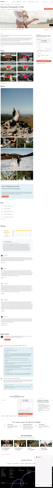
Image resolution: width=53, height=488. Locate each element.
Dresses (11, 471)
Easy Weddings (2, 4)
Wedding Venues (9, 463)
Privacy (24, 483)
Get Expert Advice (7, 339)
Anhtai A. (4, 324)
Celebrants (11, 474)
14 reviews (3, 9)
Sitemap (20, 483)
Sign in (42, 40)
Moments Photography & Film (17, 4)
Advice (17, 29)
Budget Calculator (3, 474)
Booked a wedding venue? (21, 410)
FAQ (11, 29)
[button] (14, 1)
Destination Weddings (21, 470)
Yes (45, 50)
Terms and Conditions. (38, 63)
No (47, 50)
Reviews (14, 29)
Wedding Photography (28, 463)
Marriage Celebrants (16, 463)
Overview (2, 29)
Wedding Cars (22, 463)
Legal (26, 483)
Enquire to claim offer (5, 196)
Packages (39, 55)
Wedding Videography (7, 4)
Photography (11, 473)
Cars (10, 475)
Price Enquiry (47, 55)
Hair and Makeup (12, 477)
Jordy (2, 311)
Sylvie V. (4, 278)
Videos (6, 29)
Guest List (2, 471)
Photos (9, 29)
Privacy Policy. (43, 63)
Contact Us (28, 473)
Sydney (12, 4)
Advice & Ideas (29, 470)
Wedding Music (35, 463)
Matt (2, 294)
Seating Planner (3, 473)
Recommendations (21, 29)
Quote (38, 56)
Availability (43, 55)
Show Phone (22, 9)
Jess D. (3, 263)
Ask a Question (29, 471)
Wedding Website (3, 475)
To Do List (2, 470)
